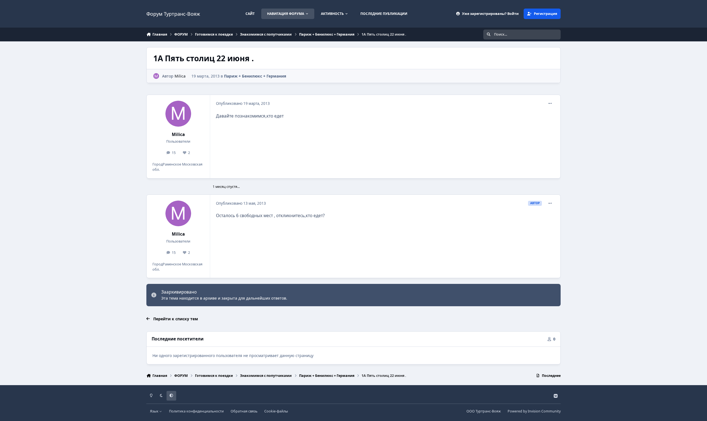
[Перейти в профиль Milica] (156, 76)
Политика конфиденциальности (196, 411)
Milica (180, 76)
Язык (154, 411)
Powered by (534, 411)
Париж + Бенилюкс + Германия (255, 76)
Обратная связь (244, 411)
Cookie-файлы (276, 411)
